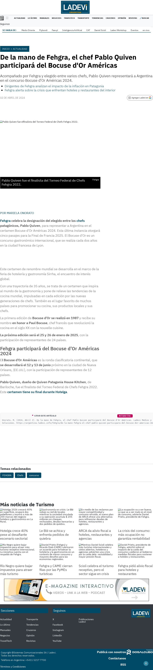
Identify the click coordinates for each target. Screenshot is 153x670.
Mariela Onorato (20, 213)
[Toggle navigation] (6, 18)
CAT (88, 30)
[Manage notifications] (146, 663)
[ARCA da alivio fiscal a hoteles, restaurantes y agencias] (96, 518)
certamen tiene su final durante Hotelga (37, 392)
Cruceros (110, 18)
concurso (34, 475)
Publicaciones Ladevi (86, 620)
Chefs (20, 475)
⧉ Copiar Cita (125, 416)
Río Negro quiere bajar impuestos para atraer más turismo (16, 570)
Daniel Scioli (100, 30)
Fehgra (5, 220)
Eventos (134, 30)
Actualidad (19, 18)
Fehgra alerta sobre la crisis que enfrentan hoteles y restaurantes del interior (60, 90)
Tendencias (97, 18)
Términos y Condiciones (13, 666)
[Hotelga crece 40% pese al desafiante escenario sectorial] (17, 518)
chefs (80, 220)
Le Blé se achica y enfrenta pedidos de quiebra (54, 534)
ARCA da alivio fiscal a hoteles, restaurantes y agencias (95, 534)
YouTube (57, 640)
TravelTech (69, 18)
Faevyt (55, 30)
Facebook (58, 624)
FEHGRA (6, 475)
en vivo (146, 30)
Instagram (58, 630)
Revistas (133, 18)
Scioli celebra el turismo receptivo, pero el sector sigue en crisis (96, 570)
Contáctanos (117, 658)
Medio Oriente (28, 30)
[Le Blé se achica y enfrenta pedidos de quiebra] (56, 518)
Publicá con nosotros (111, 652)
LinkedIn (57, 635)
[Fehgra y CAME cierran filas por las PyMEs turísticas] (56, 553)
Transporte (83, 18)
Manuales (44, 18)
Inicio (6, 48)
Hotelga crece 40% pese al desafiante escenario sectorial (14, 534)
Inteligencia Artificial (72, 30)
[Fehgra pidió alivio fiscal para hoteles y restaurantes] (135, 553)
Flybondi (43, 30)
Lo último (32, 18)
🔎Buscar (144, 18)
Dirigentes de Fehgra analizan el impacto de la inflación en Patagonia (54, 86)
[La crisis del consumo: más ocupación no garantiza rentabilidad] (135, 518)
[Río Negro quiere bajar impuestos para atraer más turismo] (17, 553)
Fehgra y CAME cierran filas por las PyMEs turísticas (55, 570)
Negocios (56, 18)
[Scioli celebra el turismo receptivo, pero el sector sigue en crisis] (96, 553)
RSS (123, 665)
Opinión (122, 18)
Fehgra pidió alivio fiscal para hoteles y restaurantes (135, 570)
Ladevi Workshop (118, 30)
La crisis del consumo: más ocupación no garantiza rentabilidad (134, 534)
